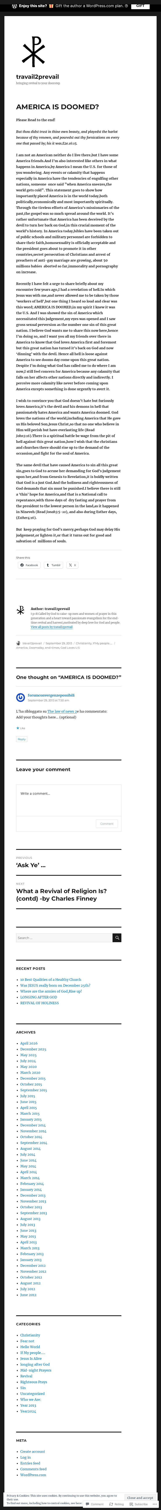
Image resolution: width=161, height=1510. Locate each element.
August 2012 (30, 1283)
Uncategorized (32, 1394)
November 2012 (33, 1271)
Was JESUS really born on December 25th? (55, 985)
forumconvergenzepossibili (51, 695)
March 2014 (30, 1178)
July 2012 (27, 1289)
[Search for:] (64, 938)
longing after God (35, 1364)
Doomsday (36, 647)
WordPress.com (33, 1475)
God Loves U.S (70, 647)
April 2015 (28, 1108)
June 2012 (28, 1295)
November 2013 (33, 1201)
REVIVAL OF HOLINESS (39, 1003)
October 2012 (31, 1277)
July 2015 (27, 1096)
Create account (32, 1451)
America (22, 647)
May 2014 (28, 1166)
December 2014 (33, 1125)
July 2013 (27, 1225)
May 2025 (28, 1055)
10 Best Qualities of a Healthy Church (50, 979)
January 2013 (31, 1260)
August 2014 (30, 1148)
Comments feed (33, 1469)
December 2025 (33, 1049)
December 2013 (32, 1195)
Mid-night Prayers (35, 1370)
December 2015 (33, 1078)
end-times (52, 647)
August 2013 (30, 1219)
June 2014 (28, 1160)
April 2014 (28, 1172)
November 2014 (33, 1131)
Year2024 (28, 1411)
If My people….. (32, 1353)
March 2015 (30, 1113)
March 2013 (29, 1248)
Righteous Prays (33, 1382)
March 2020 (30, 1072)
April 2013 (28, 1242)
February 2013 (32, 1254)
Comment (106, 823)
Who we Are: (30, 1399)
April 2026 (29, 1043)
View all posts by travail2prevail (52, 627)
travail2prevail (37, 76)
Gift (140, 6)
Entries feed (30, 1463)
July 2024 (28, 1061)
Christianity (84, 643)
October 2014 (31, 1137)
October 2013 (31, 1207)
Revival (26, 1376)
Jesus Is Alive (31, 1358)
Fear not (27, 1341)
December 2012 (33, 1265)
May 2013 (28, 1236)
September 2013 (33, 1213)
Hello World (30, 1347)
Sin (23, 1388)
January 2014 (31, 1189)
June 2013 (28, 1230)
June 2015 (28, 1102)
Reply (22, 739)
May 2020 (28, 1067)
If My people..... (103, 643)
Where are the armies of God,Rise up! (51, 991)
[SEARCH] (117, 937)
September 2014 (33, 1143)
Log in (25, 1457)
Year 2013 (28, 1405)
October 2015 (31, 1084)
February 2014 (32, 1184)
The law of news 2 (62, 711)
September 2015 (33, 1090)
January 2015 (31, 1119)
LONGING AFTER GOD (38, 997)
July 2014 (27, 1154)
